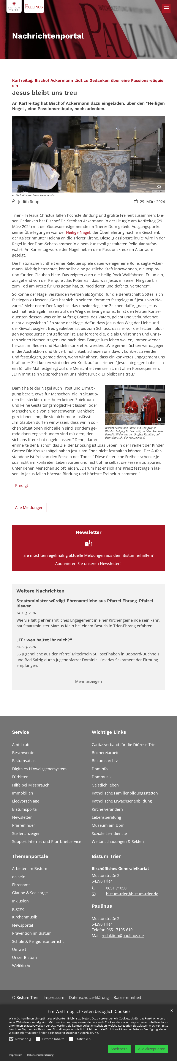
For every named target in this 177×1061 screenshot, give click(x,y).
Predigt (21, 485)
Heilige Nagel (78, 232)
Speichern (119, 1048)
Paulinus (102, 906)
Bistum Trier (106, 856)
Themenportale (30, 856)
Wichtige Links (109, 732)
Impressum (15, 1054)
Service (20, 732)
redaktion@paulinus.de (123, 935)
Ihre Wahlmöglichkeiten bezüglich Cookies (88, 1011)
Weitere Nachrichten (40, 591)
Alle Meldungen (29, 507)
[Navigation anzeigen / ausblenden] (166, 8)
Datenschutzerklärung (82, 1033)
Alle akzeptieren (151, 1048)
